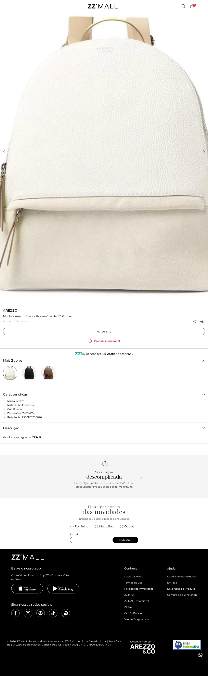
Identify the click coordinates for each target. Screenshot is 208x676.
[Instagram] (28, 613)
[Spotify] (66, 613)
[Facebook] (15, 613)
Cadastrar (125, 539)
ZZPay (128, 607)
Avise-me (104, 331)
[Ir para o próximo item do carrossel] (203, 152)
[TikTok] (53, 613)
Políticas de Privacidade (138, 588)
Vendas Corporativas (136, 619)
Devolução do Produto (181, 588)
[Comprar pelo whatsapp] (200, 655)
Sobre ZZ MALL (133, 576)
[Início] (102, 6)
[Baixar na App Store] (27, 588)
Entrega (172, 582)
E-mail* (75, 534)
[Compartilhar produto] (202, 322)
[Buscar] (183, 6)
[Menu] (14, 6)
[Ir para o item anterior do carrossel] (4, 152)
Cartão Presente (134, 613)
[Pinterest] (40, 613)
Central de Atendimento (182, 576)
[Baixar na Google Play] (63, 588)
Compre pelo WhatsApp (182, 594)
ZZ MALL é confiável (136, 600)
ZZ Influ (129, 594)
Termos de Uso (133, 582)
